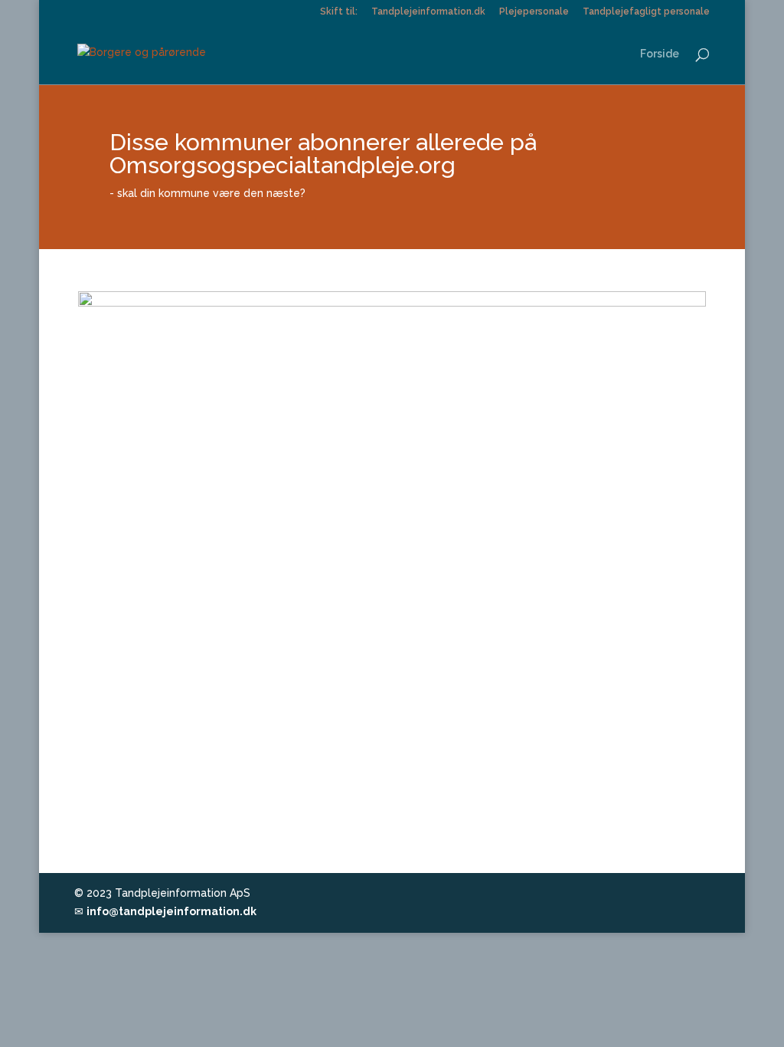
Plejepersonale (534, 12)
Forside (659, 54)
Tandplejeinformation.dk (428, 12)
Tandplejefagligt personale (646, 12)
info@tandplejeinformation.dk (171, 911)
